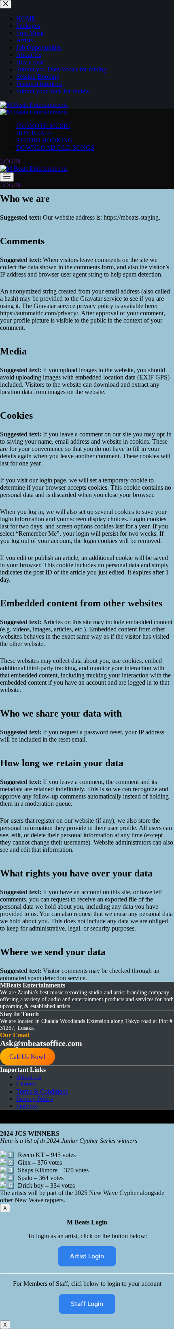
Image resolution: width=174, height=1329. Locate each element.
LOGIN (10, 161)
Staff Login (87, 1304)
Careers (26, 1084)
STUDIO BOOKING (44, 140)
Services (27, 1106)
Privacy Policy (34, 1098)
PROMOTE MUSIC (43, 125)
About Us (28, 1076)
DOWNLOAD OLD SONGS (55, 147)
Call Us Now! (27, 1056)
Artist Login (87, 1256)
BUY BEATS (34, 133)
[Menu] (7, 177)
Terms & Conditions (42, 1091)
